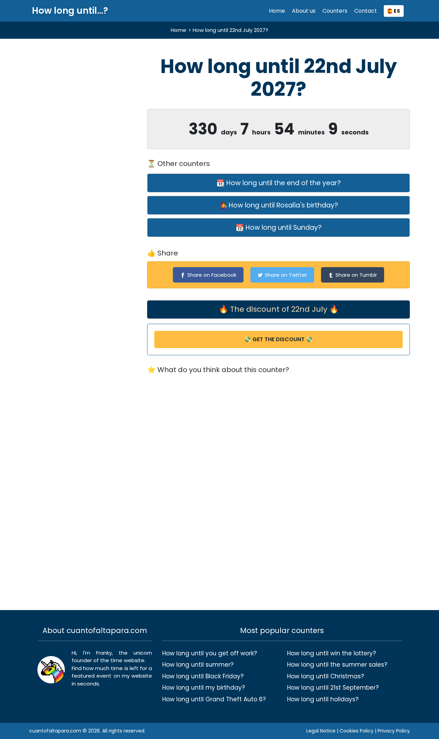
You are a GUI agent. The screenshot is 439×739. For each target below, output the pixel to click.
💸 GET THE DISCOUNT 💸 (278, 339)
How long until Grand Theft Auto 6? (214, 699)
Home (277, 11)
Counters (334, 11)
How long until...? (70, 10)
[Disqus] (278, 474)
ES (396, 11)
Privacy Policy (394, 730)
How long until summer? (198, 664)
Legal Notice (320, 730)
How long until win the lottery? (331, 653)
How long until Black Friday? (203, 676)
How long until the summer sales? (337, 664)
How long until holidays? (322, 699)
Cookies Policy (356, 730)
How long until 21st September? (333, 687)
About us (304, 11)
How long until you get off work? (209, 653)
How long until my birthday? (203, 687)
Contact (365, 11)
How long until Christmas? (325, 676)
